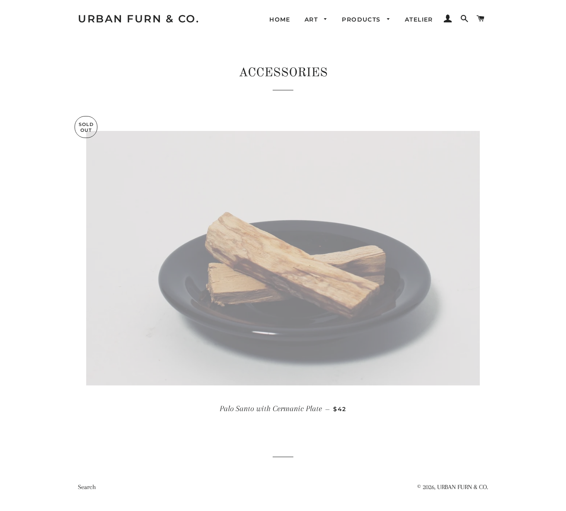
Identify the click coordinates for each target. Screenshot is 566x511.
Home (279, 19)
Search (87, 487)
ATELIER (419, 19)
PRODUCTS (362, 19)
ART (312, 19)
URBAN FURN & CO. (138, 18)
